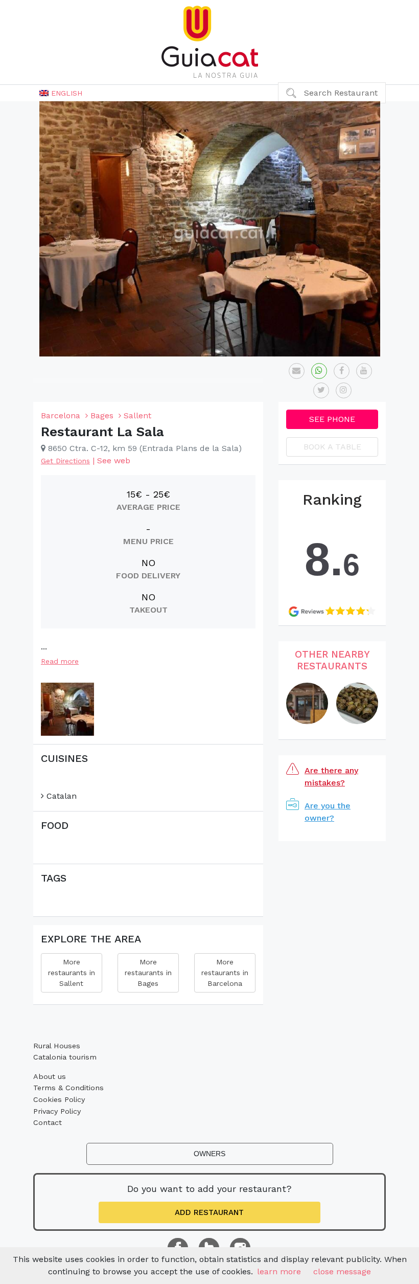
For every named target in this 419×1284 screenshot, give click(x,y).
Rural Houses (56, 1046)
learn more (279, 1271)
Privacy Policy (57, 1111)
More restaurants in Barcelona (224, 972)
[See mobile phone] (319, 371)
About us (49, 1076)
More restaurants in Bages (148, 972)
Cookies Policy (59, 1099)
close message (342, 1271)
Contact (47, 1122)
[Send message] (297, 371)
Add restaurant (209, 1212)
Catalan (60, 796)
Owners (209, 1154)
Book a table (332, 447)
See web (113, 460)
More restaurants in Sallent (71, 972)
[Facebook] (342, 371)
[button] (60, 93)
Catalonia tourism (65, 1057)
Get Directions (65, 461)
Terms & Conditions (68, 1088)
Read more (60, 661)
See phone (332, 419)
